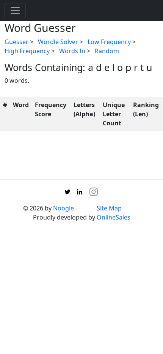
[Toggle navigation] (15, 10)
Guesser (16, 42)
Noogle (63, 208)
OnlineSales (113, 217)
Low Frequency (109, 42)
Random (107, 51)
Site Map (109, 208)
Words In (72, 51)
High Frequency (27, 51)
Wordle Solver (58, 42)
